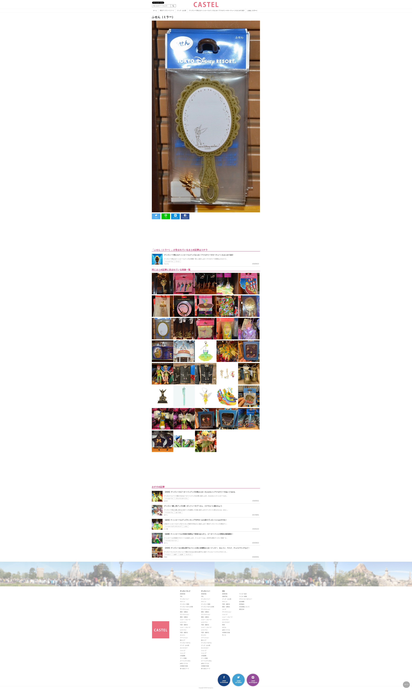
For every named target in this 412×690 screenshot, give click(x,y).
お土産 (181, 554)
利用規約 (241, 604)
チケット (182, 601)
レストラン (183, 622)
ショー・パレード (185, 619)
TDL (181, 596)
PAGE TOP (406, 684)
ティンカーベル (169, 261)
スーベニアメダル (185, 661)
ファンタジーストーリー (171, 540)
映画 (223, 625)
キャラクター (184, 648)
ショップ (182, 650)
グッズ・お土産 (184, 645)
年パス (224, 635)
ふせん (186, 526)
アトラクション (184, 609)
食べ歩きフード (184, 668)
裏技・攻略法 (184, 612)
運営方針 (241, 609)
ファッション (184, 637)
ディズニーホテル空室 (186, 606)
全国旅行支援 (184, 666)
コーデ (224, 609)
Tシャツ (178, 261)
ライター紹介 (243, 594)
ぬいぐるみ (178, 512)
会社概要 (241, 601)
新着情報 (182, 594)
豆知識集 (182, 655)
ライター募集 (243, 596)
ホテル (224, 627)
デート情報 (183, 658)
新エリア (182, 640)
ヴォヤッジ (188, 554)
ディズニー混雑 (184, 604)
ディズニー (168, 554)
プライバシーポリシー (245, 599)
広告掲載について (244, 606)
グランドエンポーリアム (182, 498)
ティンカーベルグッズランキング (173, 526)
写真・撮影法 (184, 625)
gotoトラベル (184, 663)
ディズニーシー (184, 599)
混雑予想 (224, 596)
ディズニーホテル (185, 643)
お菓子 (175, 554)
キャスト (182, 635)
